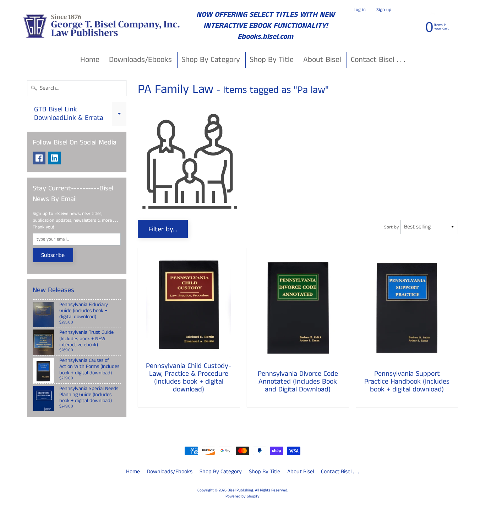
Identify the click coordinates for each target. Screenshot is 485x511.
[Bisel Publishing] (102, 26)
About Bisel (322, 59)
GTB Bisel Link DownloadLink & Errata (80, 114)
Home (89, 59)
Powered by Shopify (242, 496)
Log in (360, 9)
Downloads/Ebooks (140, 59)
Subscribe (53, 255)
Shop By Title (272, 59)
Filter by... (162, 229)
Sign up (383, 9)
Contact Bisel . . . (378, 59)
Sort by (391, 227)
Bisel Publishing (240, 490)
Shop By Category (210, 59)
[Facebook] (39, 158)
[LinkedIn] (54, 158)
